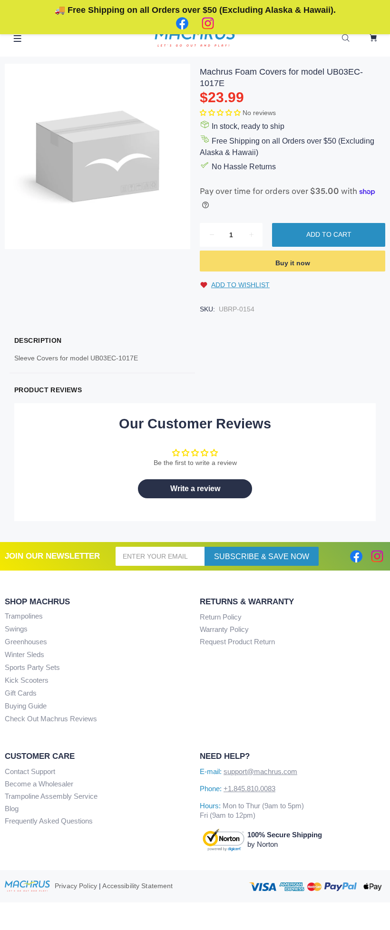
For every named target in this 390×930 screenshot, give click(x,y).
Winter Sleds (24, 654)
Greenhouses (26, 642)
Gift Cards (21, 693)
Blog (12, 808)
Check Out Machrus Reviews (51, 719)
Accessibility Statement (137, 886)
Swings (16, 629)
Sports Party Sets (32, 667)
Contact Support (30, 771)
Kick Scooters (27, 680)
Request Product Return (237, 642)
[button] (221, 112)
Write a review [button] (195, 488)
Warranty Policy (224, 629)
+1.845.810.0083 (249, 789)
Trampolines (24, 616)
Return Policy (221, 617)
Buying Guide (26, 706)
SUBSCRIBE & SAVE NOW (261, 556)
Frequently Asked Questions (49, 821)
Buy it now (292, 263)
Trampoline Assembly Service (51, 796)
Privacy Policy (76, 886)
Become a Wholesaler (39, 784)
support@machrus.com (260, 771)
